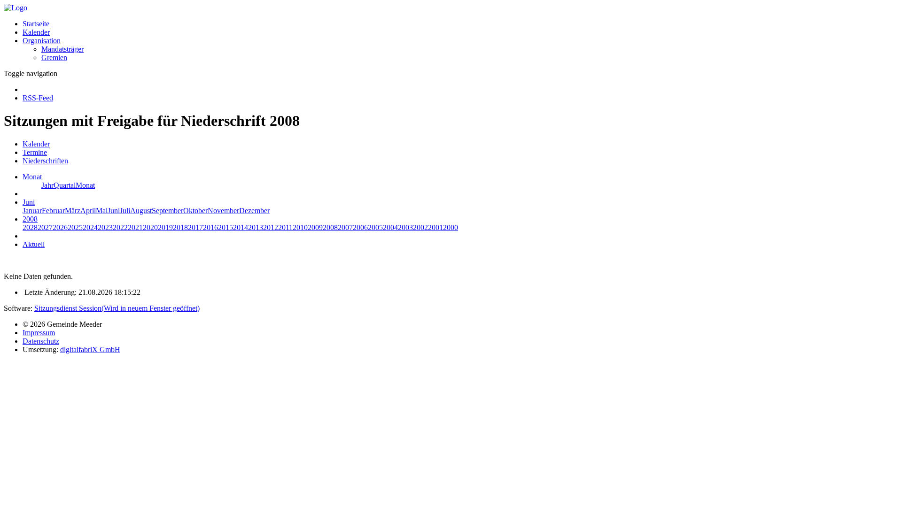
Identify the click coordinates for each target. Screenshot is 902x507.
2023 (105, 227)
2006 (360, 227)
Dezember (254, 211)
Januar (32, 211)
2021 (135, 227)
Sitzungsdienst (117, 308)
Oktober (195, 211)
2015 (225, 227)
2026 (60, 227)
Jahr (47, 185)
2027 (45, 227)
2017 (195, 227)
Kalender (36, 32)
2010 (300, 227)
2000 (450, 227)
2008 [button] (30, 219)
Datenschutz (41, 341)
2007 (345, 227)
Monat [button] (32, 177)
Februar (53, 211)
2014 (240, 227)
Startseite (36, 24)
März (72, 211)
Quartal (65, 185)
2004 (390, 227)
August (141, 211)
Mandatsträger (62, 49)
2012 (270, 227)
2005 (375, 227)
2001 (435, 227)
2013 (255, 227)
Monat (85, 185)
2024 (90, 227)
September (167, 211)
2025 (75, 227)
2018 (180, 227)
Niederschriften (45, 161)
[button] (42, 41)
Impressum (39, 333)
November (223, 211)
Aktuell (34, 244)
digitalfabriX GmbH (90, 349)
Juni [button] (29, 202)
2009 (315, 227)
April (88, 211)
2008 (330, 227)
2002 (420, 227)
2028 (30, 227)
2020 (150, 227)
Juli (125, 211)
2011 (285, 227)
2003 (405, 227)
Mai (102, 211)
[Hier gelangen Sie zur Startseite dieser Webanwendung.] (15, 8)
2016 (210, 227)
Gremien (54, 57)
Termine (35, 152)
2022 (120, 227)
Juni (114, 211)
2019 (165, 227)
